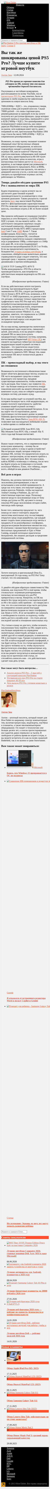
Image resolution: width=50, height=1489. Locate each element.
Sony (3, 45)
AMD (19, 231)
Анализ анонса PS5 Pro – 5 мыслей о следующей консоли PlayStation (24, 674)
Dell (8, 1458)
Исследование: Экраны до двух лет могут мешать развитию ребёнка (27, 1224)
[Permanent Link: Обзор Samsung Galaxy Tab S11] (22, 1392)
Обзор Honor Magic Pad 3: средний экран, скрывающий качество (27, 1436)
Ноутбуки (11, 12)
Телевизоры (17, 35)
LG (8, 1471)
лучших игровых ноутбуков (27, 251)
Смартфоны (17, 33)
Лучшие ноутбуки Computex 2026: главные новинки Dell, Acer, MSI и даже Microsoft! (27, 1253)
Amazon (10, 1448)
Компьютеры (18, 30)
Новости (20, 5)
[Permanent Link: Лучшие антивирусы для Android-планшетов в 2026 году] (28, 1266)
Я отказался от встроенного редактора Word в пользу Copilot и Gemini (26, 999)
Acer (9, 1451)
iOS (8, 20)
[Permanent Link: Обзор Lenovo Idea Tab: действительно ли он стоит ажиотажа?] (22, 1408)
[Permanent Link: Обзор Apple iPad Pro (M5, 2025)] (14, 1360)
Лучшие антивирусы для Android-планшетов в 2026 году (24, 1273)
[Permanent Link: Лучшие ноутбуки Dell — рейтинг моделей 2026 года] (28, 1328)
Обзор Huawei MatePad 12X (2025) (24, 1384)
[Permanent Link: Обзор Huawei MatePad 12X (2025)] (24, 1376)
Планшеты (12, 15)
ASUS (9, 1456)
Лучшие (10, 17)
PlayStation (6, 690)
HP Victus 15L (34, 339)
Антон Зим (6, 75)
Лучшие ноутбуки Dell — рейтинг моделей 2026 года (23, 1334)
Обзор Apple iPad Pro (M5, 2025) (23, 1368)
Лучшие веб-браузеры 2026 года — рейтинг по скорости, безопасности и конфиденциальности (25, 1312)
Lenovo (10, 1468)
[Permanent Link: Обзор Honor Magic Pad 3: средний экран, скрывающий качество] (20, 1427)
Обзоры (10, 7)
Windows (11, 25)
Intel (3, 231)
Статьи (10, 10)
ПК (43, 384)
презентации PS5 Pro (11, 96)
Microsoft (38, 162)
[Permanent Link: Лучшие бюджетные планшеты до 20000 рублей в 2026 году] (28, 1285)
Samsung (11, 1476)
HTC (9, 1463)
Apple (9, 1453)
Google (10, 992)
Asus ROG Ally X (36, 419)
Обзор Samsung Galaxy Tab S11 (22, 1400)
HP (8, 1466)
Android (10, 22)
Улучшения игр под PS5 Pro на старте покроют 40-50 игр (24, 679)
